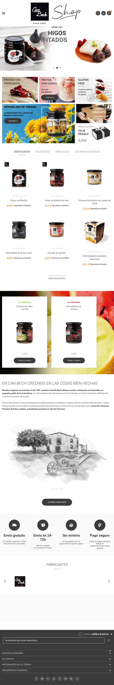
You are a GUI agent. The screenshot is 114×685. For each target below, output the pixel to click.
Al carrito (10, 180)
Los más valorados (87, 151)
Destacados (22, 151)
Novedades (42, 151)
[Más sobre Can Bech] (20, 581)
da (110, 634)
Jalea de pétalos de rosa (19, 200)
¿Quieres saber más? (57, 502)
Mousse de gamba (19, 253)
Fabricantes (57, 565)
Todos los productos (57, 278)
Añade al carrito (24, 360)
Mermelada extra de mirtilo (94, 253)
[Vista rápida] (16, 180)
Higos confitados (94, 200)
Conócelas (50, 97)
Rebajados (62, 151)
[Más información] (22, 180)
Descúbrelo (12, 121)
